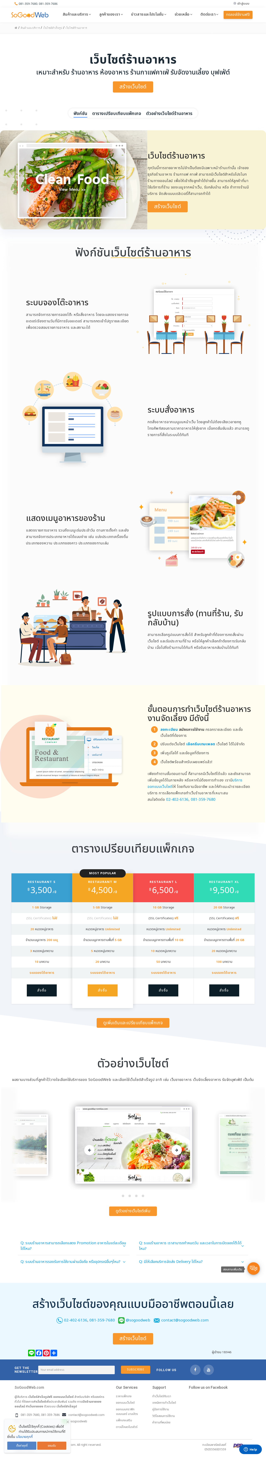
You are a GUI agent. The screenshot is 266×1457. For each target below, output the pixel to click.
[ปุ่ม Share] (46, 1353)
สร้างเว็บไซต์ (132, 87)
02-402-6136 (177, 799)
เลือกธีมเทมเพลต (201, 744)
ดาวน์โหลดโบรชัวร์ (127, 1427)
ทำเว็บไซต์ (39, 1401)
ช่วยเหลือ (182, 14)
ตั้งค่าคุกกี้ (22, 1446)
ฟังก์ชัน (80, 113)
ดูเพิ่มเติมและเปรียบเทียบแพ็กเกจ (133, 1023)
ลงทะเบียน (169, 729)
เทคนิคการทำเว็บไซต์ (164, 1402)
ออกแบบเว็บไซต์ (63, 1396)
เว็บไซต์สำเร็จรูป (67, 1406)
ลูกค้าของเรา (109, 14)
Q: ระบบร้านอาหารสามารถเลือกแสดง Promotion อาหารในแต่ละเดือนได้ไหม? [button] (73, 1246)
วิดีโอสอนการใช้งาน (163, 1416)
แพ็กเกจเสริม (124, 1420)
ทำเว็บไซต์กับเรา (161, 1396)
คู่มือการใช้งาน (160, 1409)
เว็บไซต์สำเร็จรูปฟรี (40, 1396)
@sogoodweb (138, 1320)
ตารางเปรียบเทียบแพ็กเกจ (116, 113)
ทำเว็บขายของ (34, 1406)
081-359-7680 (28, 4)
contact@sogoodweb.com (185, 1320)
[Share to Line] (31, 1353)
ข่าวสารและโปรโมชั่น (147, 14)
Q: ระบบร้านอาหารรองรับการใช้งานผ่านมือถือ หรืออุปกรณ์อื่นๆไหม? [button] (70, 1262)
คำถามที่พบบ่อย (161, 1422)
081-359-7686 (48, 4)
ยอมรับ (52, 1446)
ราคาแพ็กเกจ (124, 1396)
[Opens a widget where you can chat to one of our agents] (250, 1450)
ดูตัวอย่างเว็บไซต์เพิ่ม (133, 1211)
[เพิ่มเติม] (54, 1353)
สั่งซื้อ (42, 990)
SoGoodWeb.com (29, 1387)
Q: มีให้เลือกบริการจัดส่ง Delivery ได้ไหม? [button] (171, 1262)
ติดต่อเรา (208, 14)
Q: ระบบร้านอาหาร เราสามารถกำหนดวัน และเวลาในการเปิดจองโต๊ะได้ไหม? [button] (190, 1246)
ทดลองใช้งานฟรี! (238, 14)
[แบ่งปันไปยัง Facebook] (39, 1353)
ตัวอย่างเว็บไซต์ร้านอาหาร (169, 113)
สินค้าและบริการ (75, 14)
